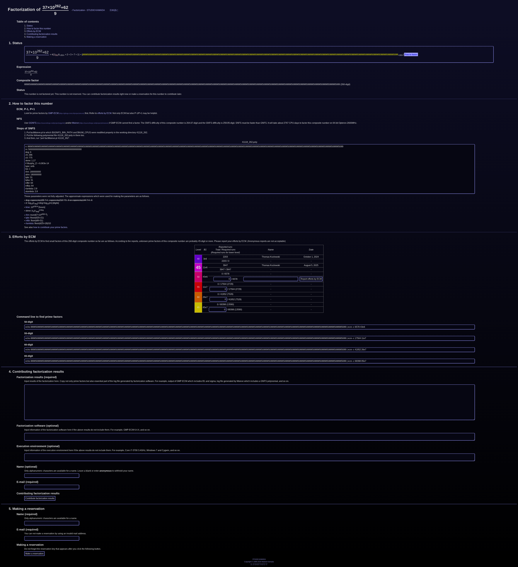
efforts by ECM (104, 113)
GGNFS (32, 123)
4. (36, 371)
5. (27, 509)
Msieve (75, 123)
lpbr (27, 218)
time (28, 207)
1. (15, 43)
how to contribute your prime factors (50, 227)
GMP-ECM (53, 113)
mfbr (28, 220)
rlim (27, 215)
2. (31, 103)
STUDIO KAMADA (96, 10)
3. (22, 237)
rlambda (29, 223)
